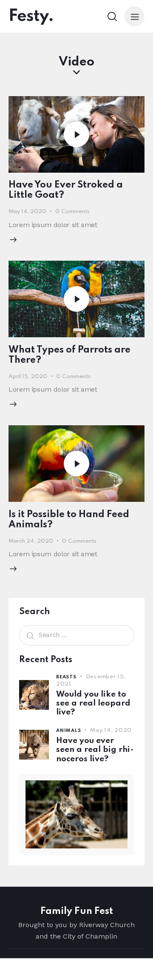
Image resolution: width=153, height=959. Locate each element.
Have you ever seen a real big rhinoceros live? (95, 750)
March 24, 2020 (30, 541)
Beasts (66, 677)
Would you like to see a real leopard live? (93, 703)
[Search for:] (76, 635)
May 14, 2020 (27, 211)
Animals (68, 730)
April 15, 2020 (27, 376)
